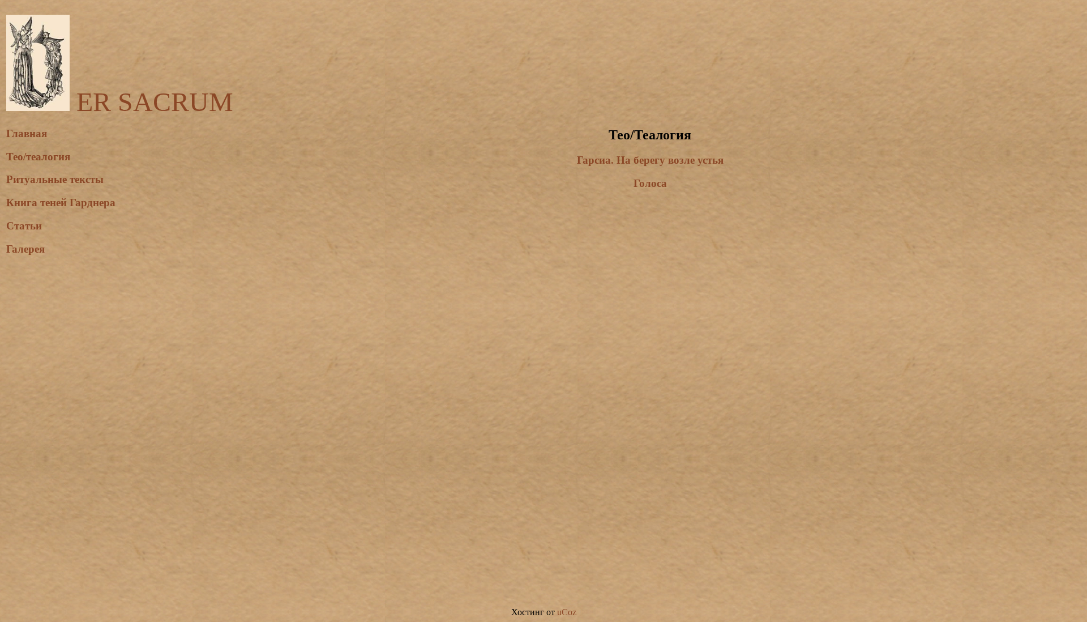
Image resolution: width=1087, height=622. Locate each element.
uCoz (566, 612)
